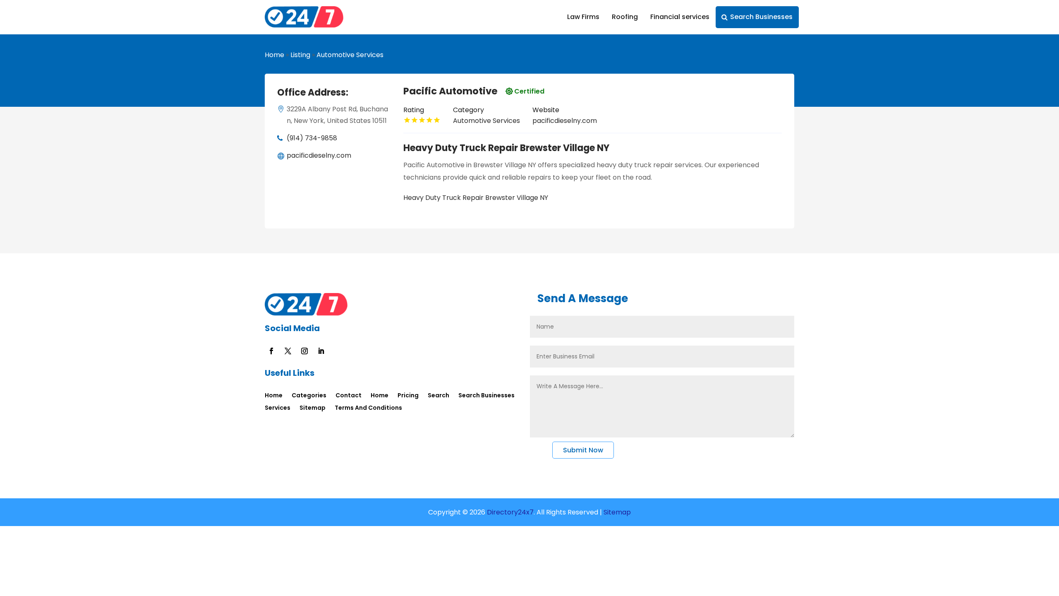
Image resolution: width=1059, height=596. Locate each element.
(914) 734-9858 (312, 138)
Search (438, 395)
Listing (300, 55)
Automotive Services (349, 55)
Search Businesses (761, 17)
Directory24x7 (509, 512)
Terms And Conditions (368, 408)
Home (274, 55)
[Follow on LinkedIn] (321, 351)
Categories (309, 395)
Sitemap (312, 408)
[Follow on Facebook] (271, 351)
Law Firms (583, 17)
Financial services (679, 17)
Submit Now (583, 450)
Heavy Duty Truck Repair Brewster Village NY (475, 197)
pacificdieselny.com (319, 155)
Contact (348, 395)
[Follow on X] (288, 351)
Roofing (625, 17)
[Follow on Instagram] (304, 351)
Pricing (408, 395)
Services (277, 408)
